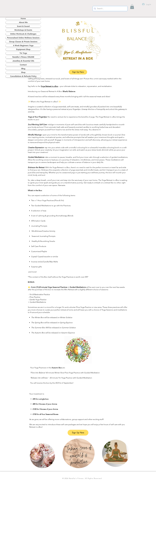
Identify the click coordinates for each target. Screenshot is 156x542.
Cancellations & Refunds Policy (23, 76)
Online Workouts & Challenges (23, 34)
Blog (23, 69)
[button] (132, 6)
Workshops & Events (23, 30)
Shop (23, 72)
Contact (23, 65)
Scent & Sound (23, 26)
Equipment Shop (23, 49)
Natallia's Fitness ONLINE (23, 57)
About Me (23, 22)
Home (23, 18)
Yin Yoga (23, 53)
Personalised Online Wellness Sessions (23, 38)
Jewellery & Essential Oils (23, 61)
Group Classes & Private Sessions (23, 42)
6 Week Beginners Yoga (23, 45)
